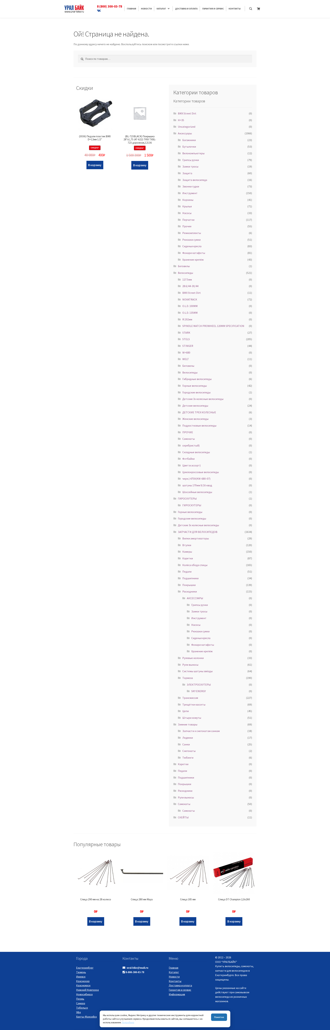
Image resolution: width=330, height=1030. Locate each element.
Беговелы (184, 266)
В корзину (94, 165)
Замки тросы (190, 166)
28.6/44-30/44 (190, 286)
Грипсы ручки (190, 160)
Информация (177, 994)
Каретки (187, 558)
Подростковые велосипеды (199, 425)
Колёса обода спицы (194, 565)
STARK (186, 332)
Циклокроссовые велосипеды (200, 472)
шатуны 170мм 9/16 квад (197, 485)
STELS (186, 339)
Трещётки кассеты (193, 704)
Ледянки (187, 737)
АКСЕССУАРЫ (195, 598)
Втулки (186, 545)
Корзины (187, 199)
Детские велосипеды (195, 405)
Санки (186, 744)
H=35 (181, 120)
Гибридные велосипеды (197, 379)
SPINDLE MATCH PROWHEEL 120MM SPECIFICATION (213, 326)
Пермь (80, 998)
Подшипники (190, 578)
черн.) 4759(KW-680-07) (196, 478)
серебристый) (191, 445)
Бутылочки (189, 146)
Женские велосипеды (195, 419)
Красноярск (83, 985)
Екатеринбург (85, 967)
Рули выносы (190, 664)
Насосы (186, 213)
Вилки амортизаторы (195, 538)
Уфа (78, 1012)
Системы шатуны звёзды (197, 671)
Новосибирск (84, 994)
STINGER (187, 346)
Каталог (174, 972)
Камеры (187, 551)
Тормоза (187, 678)
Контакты (175, 981)
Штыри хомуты (191, 717)
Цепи (185, 711)
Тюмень (81, 972)
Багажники (189, 140)
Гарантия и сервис (180, 990)
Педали (186, 571)
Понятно (219, 1017)
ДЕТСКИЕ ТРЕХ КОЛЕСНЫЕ (199, 412)
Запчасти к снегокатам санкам (201, 731)
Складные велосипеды (196, 452)
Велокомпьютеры (193, 153)
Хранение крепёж (193, 259)
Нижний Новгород (87, 990)
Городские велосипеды (196, 392)
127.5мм (187, 279)
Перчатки (188, 219)
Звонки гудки (190, 186)
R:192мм (187, 319)
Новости (174, 976)
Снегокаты (189, 751)
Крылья (187, 206)
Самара (80, 1003)
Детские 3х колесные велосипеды (202, 399)
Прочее (186, 226)
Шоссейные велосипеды (197, 492)
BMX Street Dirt (187, 113)
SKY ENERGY (198, 691)
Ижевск (80, 976)
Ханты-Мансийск (86, 1016)
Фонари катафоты (193, 253)
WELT (185, 359)
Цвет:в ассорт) (191, 465)
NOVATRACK (189, 299)
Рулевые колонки (193, 658)
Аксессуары (185, 133)
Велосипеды (185, 273)
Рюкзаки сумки (191, 239)
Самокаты (188, 438)
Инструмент (189, 193)
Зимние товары (187, 724)
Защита (187, 173)
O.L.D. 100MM (190, 306)
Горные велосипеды (194, 385)
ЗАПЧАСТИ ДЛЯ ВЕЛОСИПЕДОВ (197, 532)
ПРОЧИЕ (187, 432)
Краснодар (83, 981)
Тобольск (82, 1007)
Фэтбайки (188, 458)
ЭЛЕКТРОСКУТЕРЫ (199, 684)
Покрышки (189, 585)
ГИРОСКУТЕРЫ (187, 498)
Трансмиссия (190, 697)
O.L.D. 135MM (190, 312)
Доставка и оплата (180, 985)
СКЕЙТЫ (183, 817)
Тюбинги (187, 757)
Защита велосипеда (194, 180)
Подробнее (128, 1022)
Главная (173, 967)
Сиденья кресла (191, 246)
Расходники (189, 591)
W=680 (186, 352)
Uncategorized (186, 126)
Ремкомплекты (191, 233)
